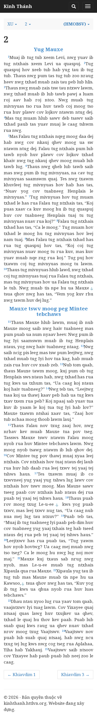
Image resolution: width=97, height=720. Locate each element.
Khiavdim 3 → (75, 674)
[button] (12, 23)
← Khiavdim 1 (21, 674)
